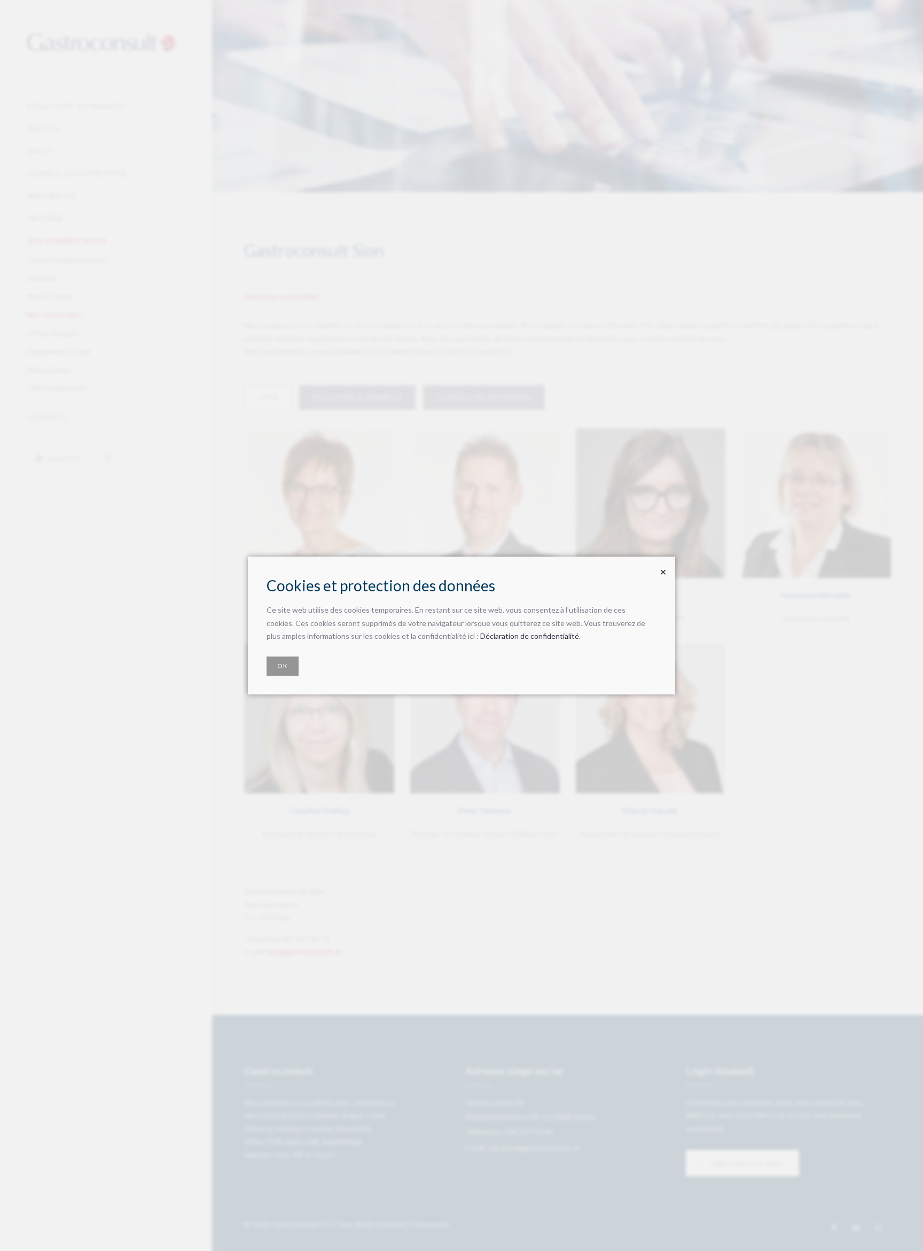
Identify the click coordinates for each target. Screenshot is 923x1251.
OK (282, 666)
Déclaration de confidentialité (529, 635)
